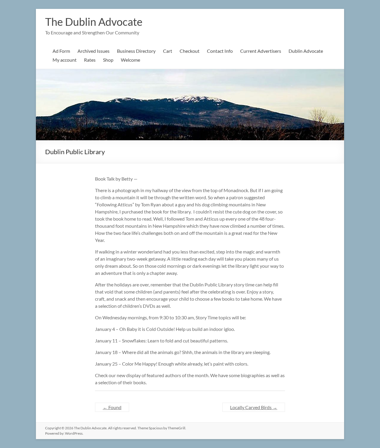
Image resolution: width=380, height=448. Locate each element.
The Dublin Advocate (93, 21)
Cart (167, 51)
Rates (90, 60)
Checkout (190, 51)
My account (65, 60)
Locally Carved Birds (253, 407)
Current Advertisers (260, 51)
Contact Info (220, 51)
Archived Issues (93, 51)
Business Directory (136, 51)
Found (112, 407)
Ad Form (61, 51)
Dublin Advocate (306, 51)
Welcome (130, 60)
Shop (108, 60)
